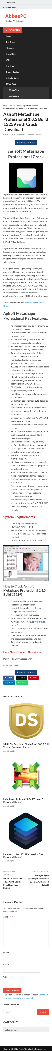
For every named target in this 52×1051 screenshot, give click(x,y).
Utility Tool (14, 90)
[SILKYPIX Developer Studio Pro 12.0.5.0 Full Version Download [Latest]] (26, 721)
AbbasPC (15, 16)
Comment (9, 917)
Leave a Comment (35, 134)
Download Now (26, 142)
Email (7, 965)
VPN (8, 60)
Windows (10, 48)
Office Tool (11, 84)
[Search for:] (26, 1012)
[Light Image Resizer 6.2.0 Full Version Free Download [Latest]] (26, 777)
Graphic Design (12, 72)
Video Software (12, 78)
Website (7, 977)
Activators (14, 96)
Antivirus (10, 66)
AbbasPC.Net (24, 1049)
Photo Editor (15, 106)
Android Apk (11, 54)
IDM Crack (10, 42)
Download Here (10, 665)
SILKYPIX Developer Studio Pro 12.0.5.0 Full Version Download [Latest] (26, 745)
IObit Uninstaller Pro (26, 611)
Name (6, 952)
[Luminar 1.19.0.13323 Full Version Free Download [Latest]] (26, 832)
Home (8, 36)
